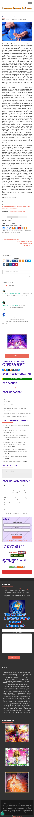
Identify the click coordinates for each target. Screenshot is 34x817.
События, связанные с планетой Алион (15, 456)
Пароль (17, 527)
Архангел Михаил (24, 679)
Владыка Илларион (19, 684)
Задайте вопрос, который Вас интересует (17, 589)
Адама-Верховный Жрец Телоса (10, 674)
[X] (9, 370)
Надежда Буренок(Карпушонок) (12, 293)
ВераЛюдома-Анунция (10, 684)
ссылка (18, 232)
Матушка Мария (15, 696)
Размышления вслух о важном (19, 702)
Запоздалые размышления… (11, 239)
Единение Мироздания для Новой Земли (21, 689)
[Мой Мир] (7, 370)
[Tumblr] (15, 370)
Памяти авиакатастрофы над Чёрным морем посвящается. (24, 243)
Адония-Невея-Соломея (24, 674)
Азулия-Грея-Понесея (10, 676)
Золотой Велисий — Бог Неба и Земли (14, 693)
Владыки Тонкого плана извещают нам (21, 686)
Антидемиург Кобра (24, 677)
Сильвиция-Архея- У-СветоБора (17, 707)
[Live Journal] (22, 228)
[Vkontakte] (4, 228)
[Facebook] (7, 228)
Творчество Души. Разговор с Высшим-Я (17, 708)
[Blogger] (11, 370)
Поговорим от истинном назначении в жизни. (17, 396)
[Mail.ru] (10, 228)
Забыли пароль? (23, 540)
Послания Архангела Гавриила (14, 700)
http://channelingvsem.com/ (18, 211)
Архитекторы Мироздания (25, 682)
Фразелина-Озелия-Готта (16, 710)
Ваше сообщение (17, 632)
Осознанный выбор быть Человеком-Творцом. (17, 413)
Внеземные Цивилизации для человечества (14, 688)
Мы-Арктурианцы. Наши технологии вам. (12, 698)
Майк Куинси (26, 694)
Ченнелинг (16, 712)
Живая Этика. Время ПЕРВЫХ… (13, 461)
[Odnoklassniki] (13, 228)
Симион (29, 707)
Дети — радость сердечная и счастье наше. (16, 425)
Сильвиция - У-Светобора (10, 305)
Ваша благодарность (17, 378)
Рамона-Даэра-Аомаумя (15, 703)
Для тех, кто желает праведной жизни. (15, 416)
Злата (28, 691)
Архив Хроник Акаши (14, 682)
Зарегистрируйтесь (11, 540)
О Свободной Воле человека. (12, 405)
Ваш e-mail (18, 628)
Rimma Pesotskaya (8, 672)
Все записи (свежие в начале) (17, 388)
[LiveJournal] (13, 370)
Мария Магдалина (7, 696)
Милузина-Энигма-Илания (25, 696)
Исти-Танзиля (19, 694)
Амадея (15, 552)
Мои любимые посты (17, 572)
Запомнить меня (17, 534)
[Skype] (19, 370)
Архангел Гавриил (11, 679)
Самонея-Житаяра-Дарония (16, 704)
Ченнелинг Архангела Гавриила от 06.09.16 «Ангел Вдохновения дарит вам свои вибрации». (16, 444)
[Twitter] (16, 228)
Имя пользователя (17, 522)
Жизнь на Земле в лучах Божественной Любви (15, 691)
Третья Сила (6, 710)
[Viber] (17, 370)
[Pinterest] (19, 228)
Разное (7, 703)
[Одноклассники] (5, 370)
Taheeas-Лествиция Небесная (21, 672)
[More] (25, 228)
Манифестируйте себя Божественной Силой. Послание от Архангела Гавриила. (17, 492)
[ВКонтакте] (3, 370)
